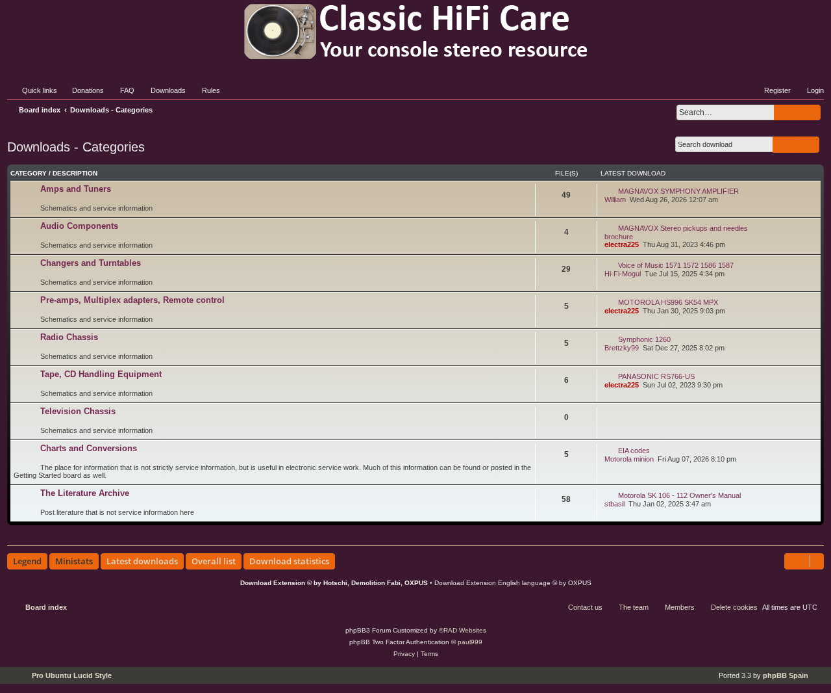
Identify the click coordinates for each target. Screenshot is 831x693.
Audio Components (79, 226)
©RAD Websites (462, 630)
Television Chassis (78, 411)
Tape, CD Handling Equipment (101, 374)
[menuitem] (82, 90)
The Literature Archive (84, 493)
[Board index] (415, 31)
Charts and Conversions (88, 448)
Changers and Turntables (90, 263)
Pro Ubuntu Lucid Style (72, 675)
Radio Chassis (69, 337)
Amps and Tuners (75, 189)
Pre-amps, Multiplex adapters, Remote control (132, 300)
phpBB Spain (785, 675)
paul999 (470, 642)
